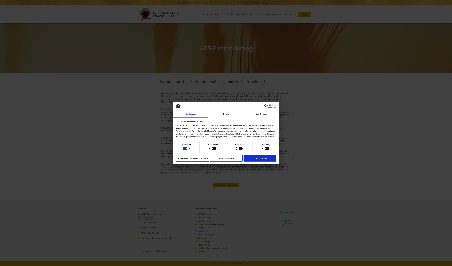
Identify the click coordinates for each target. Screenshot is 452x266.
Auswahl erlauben (226, 158)
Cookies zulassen (260, 158)
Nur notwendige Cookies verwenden (193, 158)
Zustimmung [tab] (191, 114)
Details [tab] (226, 114)
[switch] (212, 148)
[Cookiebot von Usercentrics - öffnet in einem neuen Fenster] (266, 106)
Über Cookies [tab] (261, 114)
